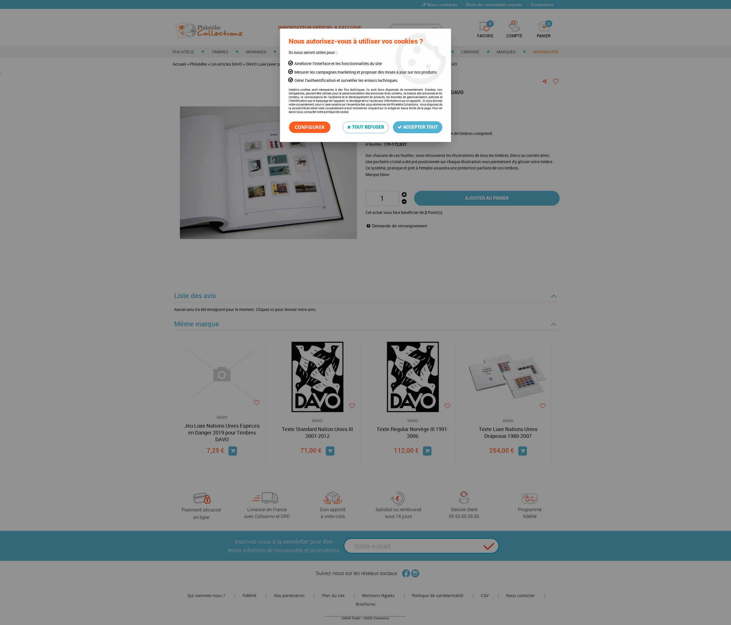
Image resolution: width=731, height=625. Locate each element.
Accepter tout (420, 127)
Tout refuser (367, 127)
